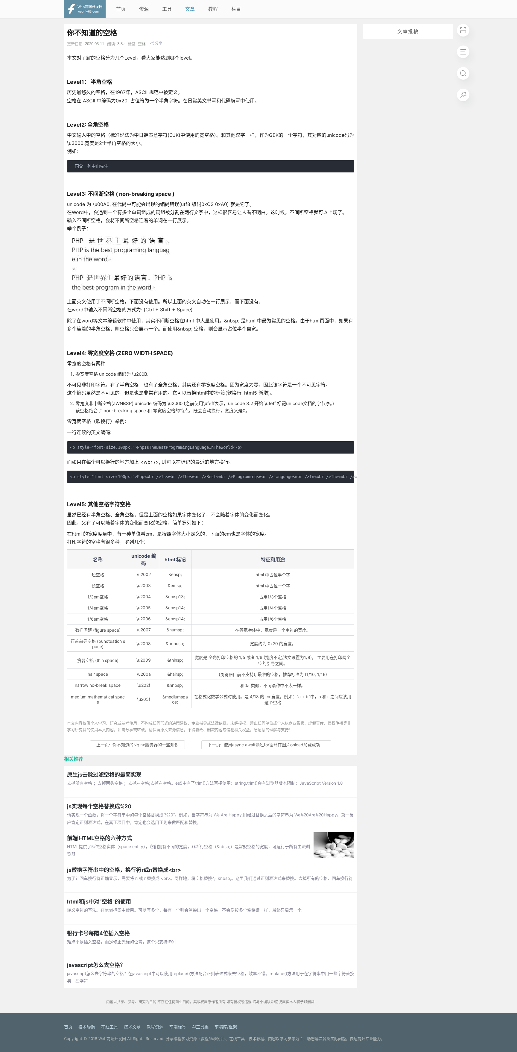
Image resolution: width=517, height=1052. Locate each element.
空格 (142, 44)
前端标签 (177, 1026)
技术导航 (86, 1026)
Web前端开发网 (112, 1038)
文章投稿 (408, 31)
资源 (144, 9)
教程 (213, 9)
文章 (190, 9)
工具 (167, 9)
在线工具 (109, 1026)
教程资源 (155, 1026)
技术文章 (132, 1026)
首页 (121, 9)
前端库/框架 (226, 1026)
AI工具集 (200, 1026)
